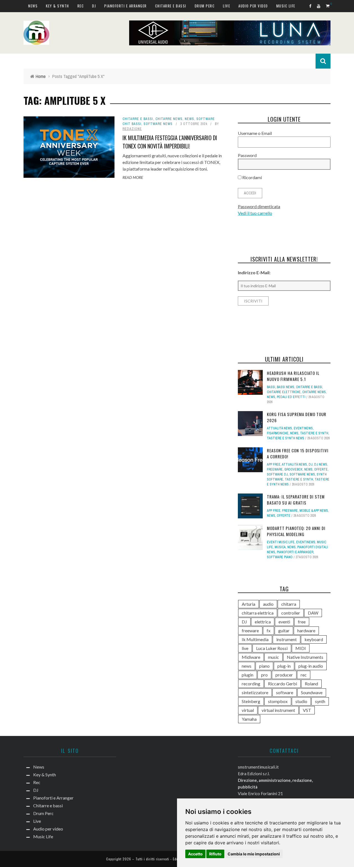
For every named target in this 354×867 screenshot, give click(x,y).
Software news (158, 124)
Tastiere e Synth (314, 433)
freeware (250, 630)
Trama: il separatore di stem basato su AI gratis (296, 499)
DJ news (320, 464)
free (302, 621)
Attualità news (279, 428)
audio (268, 604)
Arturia (248, 604)
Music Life (285, 6)
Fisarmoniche (277, 433)
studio (301, 701)
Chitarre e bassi (170, 6)
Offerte (321, 469)
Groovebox (293, 469)
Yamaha (249, 719)
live (245, 648)
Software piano (280, 557)
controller (290, 612)
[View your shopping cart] (328, 5)
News (33, 6)
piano (264, 665)
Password (247, 155)
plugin (247, 674)
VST (307, 710)
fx (268, 630)
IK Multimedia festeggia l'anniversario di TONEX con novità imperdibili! (170, 142)
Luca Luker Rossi (272, 648)
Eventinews (303, 428)
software (284, 692)
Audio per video (253, 6)
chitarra (288, 604)
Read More (133, 177)
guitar (284, 630)
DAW (313, 612)
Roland (311, 683)
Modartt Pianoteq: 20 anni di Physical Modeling (296, 531)
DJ (94, 6)
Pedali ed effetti (291, 397)
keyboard (313, 639)
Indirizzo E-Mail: (254, 272)
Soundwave (311, 692)
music (273, 657)
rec (304, 674)
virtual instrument (278, 710)
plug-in (284, 665)
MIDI (300, 648)
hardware (306, 630)
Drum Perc (205, 6)
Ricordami (251, 177)
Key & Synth (57, 6)
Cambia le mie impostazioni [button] (254, 854)
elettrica (263, 621)
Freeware (275, 469)
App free (273, 464)
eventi (284, 621)
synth (320, 701)
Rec (80, 6)
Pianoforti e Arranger (125, 6)
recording (251, 683)
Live (226, 6)
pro (264, 674)
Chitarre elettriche (284, 392)
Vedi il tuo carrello (255, 213)
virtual (248, 710)
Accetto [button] (195, 854)
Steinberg (251, 701)
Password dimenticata (259, 206)
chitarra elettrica (258, 612)
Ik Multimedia (255, 639)
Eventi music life (281, 542)
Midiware (251, 657)
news (246, 665)
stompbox (278, 701)
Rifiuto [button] (215, 854)
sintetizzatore (255, 692)
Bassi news (285, 387)
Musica (280, 547)
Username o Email (255, 133)
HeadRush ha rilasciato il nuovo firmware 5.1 (293, 376)
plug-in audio (310, 665)
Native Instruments (305, 657)
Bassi (271, 387)
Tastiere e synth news (285, 438)
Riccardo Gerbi (282, 683)
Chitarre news (169, 119)
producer (284, 674)
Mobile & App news (314, 510)
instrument (286, 639)
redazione (132, 129)
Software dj (277, 474)
